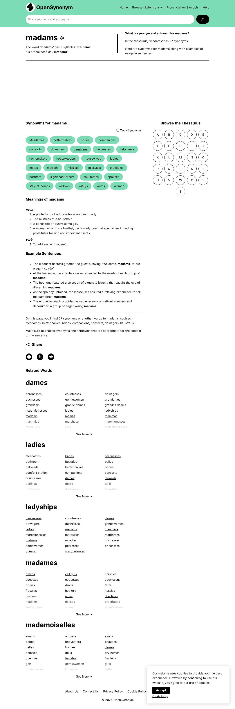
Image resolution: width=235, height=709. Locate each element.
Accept (161, 690)
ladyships (111, 410)
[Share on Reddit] (51, 356)
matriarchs (112, 535)
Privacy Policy (113, 691)
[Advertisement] (117, 91)
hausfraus (80, 149)
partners (35, 177)
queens (31, 551)
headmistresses (36, 410)
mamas (70, 416)
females (70, 658)
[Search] (202, 19)
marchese (111, 529)
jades (69, 596)
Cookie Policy (137, 691)
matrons (52, 167)
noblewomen (35, 546)
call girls (71, 574)
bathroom (32, 461)
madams (31, 416)
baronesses (33, 394)
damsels (110, 478)
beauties (71, 461)
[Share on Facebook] (29, 356)
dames (37, 382)
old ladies (116, 167)
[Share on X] (40, 356)
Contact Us (91, 691)
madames (41, 563)
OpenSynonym (54, 7)
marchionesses (36, 535)
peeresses (72, 546)
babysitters (73, 642)
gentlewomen (74, 399)
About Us (71, 691)
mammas (111, 416)
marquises (72, 535)
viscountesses (75, 551)
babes (69, 456)
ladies (114, 158)
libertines (111, 596)
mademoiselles (50, 625)
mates (33, 167)
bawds (30, 574)
